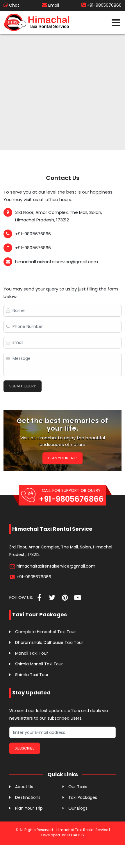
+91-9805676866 (104, 5)
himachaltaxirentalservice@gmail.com (56, 566)
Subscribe (25, 748)
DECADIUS (75, 835)
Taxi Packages (82, 797)
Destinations (27, 797)
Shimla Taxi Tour (32, 675)
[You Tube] (77, 598)
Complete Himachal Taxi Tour (45, 632)
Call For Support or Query (71, 496)
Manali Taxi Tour (31, 653)
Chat (13, 5)
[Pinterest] (65, 598)
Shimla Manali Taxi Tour (39, 664)
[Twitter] (52, 598)
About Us (24, 787)
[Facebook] (39, 598)
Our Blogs (78, 808)
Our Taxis (77, 787)
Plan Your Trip (62, 458)
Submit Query (22, 386)
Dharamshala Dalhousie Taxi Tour (49, 642)
